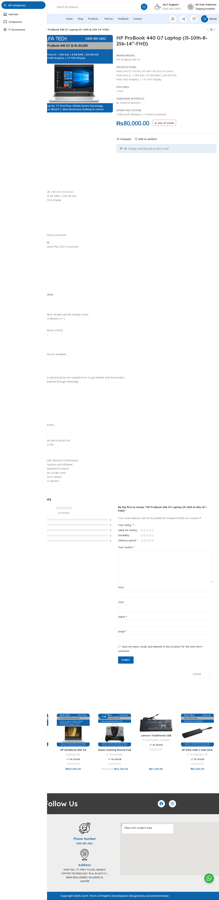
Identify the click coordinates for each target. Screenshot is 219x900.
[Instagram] (172, 803)
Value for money (128, 530)
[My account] (173, 18)
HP (206, 754)
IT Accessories (115, 754)
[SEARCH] (144, 7)
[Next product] (214, 30)
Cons (121, 602)
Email (122, 631)
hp (78, 754)
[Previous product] (208, 30)
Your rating (126, 525)
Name (122, 617)
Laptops (71, 754)
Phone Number (84, 839)
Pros (121, 587)
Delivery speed (127, 540)
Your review (126, 547)
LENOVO (165, 740)
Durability (124, 535)
